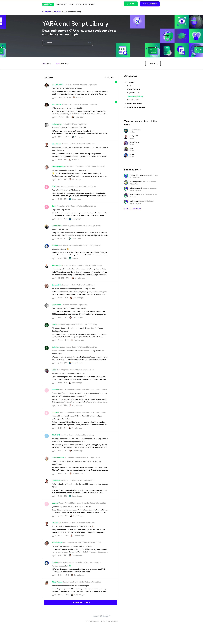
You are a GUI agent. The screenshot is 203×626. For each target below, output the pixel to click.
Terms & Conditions (92, 621)
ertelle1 (132, 154)
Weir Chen (134, 194)
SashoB (55, 245)
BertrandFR (56, 285)
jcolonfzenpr (56, 124)
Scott (54, 370)
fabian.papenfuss (58, 166)
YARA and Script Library (135, 96)
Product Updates (88, 4)
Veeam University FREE (134, 103)
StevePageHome (136, 181)
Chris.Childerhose (135, 130)
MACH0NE (56, 435)
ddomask (55, 389)
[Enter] (44, 43)
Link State (56, 324)
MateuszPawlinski (136, 175)
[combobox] (67, 43)
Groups (78, 4)
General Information (133, 89)
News (129, 86)
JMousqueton (57, 265)
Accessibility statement (109, 621)
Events (71, 4)
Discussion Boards (133, 100)
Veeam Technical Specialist (135, 107)
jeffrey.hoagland (136, 188)
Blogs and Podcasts (133, 93)
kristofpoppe (57, 542)
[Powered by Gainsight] (101, 616)
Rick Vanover (57, 84)
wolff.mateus (57, 225)
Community (46, 11)
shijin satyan (134, 201)
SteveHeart (56, 144)
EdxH (54, 186)
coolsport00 (134, 136)
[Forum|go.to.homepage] (48, 4)
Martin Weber (57, 582)
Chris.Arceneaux (58, 457)
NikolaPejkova (134, 142)
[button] (150, 3)
